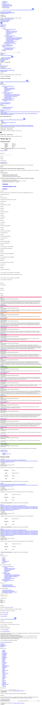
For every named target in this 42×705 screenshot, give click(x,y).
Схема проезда (3, 53)
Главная (1, 82)
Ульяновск (4, 680)
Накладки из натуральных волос (8, 86)
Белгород (4, 651)
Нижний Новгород (5, 665)
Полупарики (7, 90)
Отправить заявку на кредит (5, 699)
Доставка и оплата (5, 6)
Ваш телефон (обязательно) (23, 700)
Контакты (5, 150)
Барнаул (3, 650)
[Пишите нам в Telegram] (5, 20)
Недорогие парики (8, 97)
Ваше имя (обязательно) (4, 700)
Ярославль (4, 686)
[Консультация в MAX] (1, 23)
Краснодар (4, 662)
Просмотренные (21, 113)
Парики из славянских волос (10, 98)
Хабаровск (4, 682)
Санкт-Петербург (5, 673)
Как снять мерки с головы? (7, 5)
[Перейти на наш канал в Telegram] (5, 119)
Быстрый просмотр (3, 484)
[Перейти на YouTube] (20, 119)
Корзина (2, 25)
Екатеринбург (4, 657)
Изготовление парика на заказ (7, 107)
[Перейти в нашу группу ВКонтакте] (10, 119)
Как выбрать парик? (17, 111)
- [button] (0, 155)
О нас (3, 558)
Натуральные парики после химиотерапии (12, 95)
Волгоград (4, 655)
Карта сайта (4, 562)
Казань (3, 660)
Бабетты (6, 87)
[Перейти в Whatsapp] (5, 19)
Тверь (3, 678)
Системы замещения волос (7, 99)
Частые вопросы (5, 2)
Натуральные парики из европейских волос (12, 94)
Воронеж (4, 656)
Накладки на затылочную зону (10, 568)
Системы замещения (6, 579)
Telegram (24, 81)
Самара (3, 672)
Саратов (8, 7)
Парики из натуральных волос (7, 92)
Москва (3, 664)
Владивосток (4, 652)
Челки (6, 91)
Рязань (3, 671)
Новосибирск (4, 666)
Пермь (3, 669)
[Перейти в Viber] (4, 21)
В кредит (5, 162)
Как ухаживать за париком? (25, 111)
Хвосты (6, 100)
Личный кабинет (3, 24)
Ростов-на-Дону (5, 670)
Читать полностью (3, 305)
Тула (3, 679)
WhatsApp (11, 81)
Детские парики (7, 93)
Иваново (4, 658)
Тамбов (3, 677)
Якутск (3, 685)
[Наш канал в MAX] (15, 619)
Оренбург (4, 667)
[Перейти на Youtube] (12, 619)
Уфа (3, 681)
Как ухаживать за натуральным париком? (9, 591)
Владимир (4, 654)
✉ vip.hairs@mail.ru (3, 616)
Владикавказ (4, 653)
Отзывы (3, 3)
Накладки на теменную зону (9, 569)
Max (29, 81)
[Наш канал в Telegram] (2, 619)
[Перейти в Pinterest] (14, 119)
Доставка (2, 150)
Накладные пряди (8, 89)
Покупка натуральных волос (7, 584)
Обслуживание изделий (6, 108)
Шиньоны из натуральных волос (8, 580)
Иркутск (3, 659)
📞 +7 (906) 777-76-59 (4, 612)
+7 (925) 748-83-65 (10, 18)
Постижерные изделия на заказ (7, 585)
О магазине (4, 1)
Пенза (3, 668)
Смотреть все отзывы (4, 451)
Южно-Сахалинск (5, 684)
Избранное (7, 113)
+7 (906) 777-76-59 (3, 18)
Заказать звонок (3, 26)
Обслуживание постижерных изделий (9, 586)
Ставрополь (4, 676)
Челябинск (4, 683)
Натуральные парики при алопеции (11, 96)
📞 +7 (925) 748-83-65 (4, 614)
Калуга (3, 661)
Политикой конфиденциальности (18, 690)
